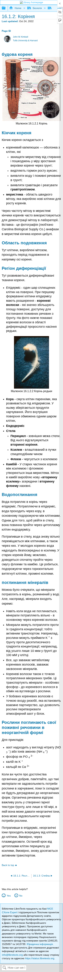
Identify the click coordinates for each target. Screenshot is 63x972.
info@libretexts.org (12, 954)
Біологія (37, 8)
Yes (8, 895)
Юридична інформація (40, 944)
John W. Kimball (20, 37)
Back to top (8, 865)
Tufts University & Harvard (25, 40)
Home (18, 8)
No (20, 895)
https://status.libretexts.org (39, 958)
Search (4, 968)
